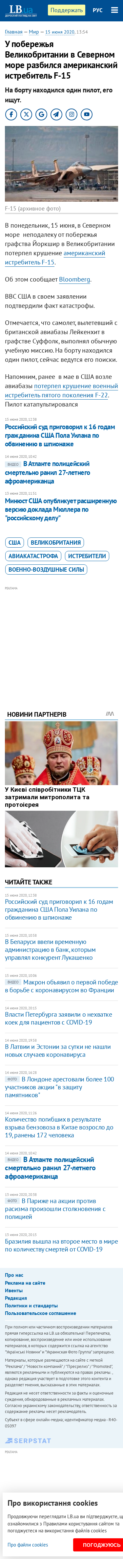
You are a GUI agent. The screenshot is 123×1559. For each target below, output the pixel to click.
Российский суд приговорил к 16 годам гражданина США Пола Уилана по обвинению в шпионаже (60, 435)
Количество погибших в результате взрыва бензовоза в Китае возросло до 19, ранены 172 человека (59, 1127)
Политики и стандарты (31, 1305)
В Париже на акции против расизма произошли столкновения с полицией (55, 1209)
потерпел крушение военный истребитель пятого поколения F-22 (61, 390)
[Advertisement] (61, 639)
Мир (34, 31)
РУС (98, 10)
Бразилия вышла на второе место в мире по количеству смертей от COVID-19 (61, 1245)
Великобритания (56, 542)
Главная (14, 31)
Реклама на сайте (25, 1282)
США (15, 542)
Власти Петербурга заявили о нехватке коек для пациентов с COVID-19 (58, 1018)
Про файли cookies (28, 1545)
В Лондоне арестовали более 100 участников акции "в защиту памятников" (59, 1087)
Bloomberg (74, 279)
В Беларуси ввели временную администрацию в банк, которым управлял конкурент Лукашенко (50, 949)
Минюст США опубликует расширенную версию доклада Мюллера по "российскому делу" (61, 509)
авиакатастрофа (33, 556)
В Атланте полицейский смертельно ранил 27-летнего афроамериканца (47, 472)
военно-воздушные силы (46, 569)
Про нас (14, 1275)
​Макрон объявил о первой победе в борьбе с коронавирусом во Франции (61, 986)
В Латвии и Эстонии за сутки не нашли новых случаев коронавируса (58, 1050)
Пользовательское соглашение (40, 1313)
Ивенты (14, 1290)
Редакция (16, 1298)
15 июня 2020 (59, 32)
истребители (87, 556)
